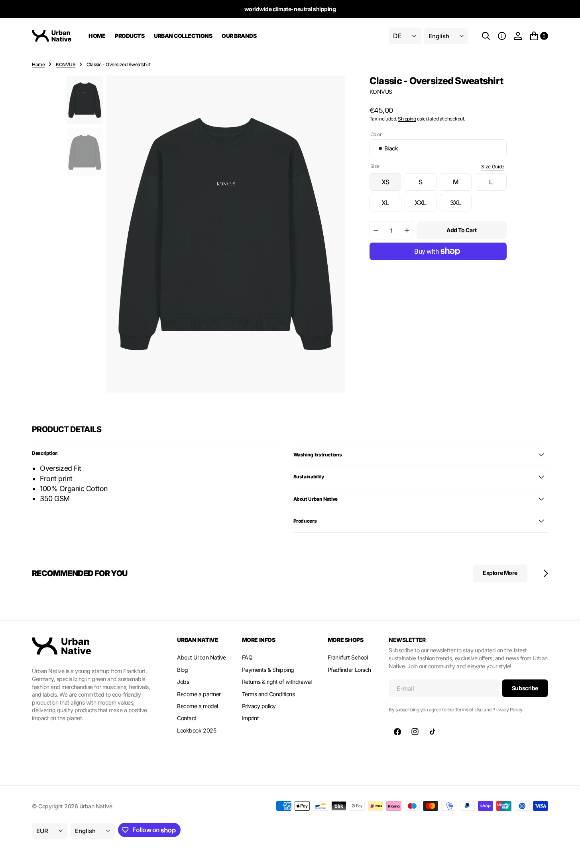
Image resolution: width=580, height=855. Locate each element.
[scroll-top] (566, 841)
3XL (461, 205)
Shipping (407, 119)
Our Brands (239, 35)
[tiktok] (432, 731)
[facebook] (397, 731)
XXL (425, 205)
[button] (502, 36)
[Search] (486, 36)
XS (391, 184)
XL (391, 205)
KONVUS (65, 64)
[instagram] (415, 731)
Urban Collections (183, 35)
